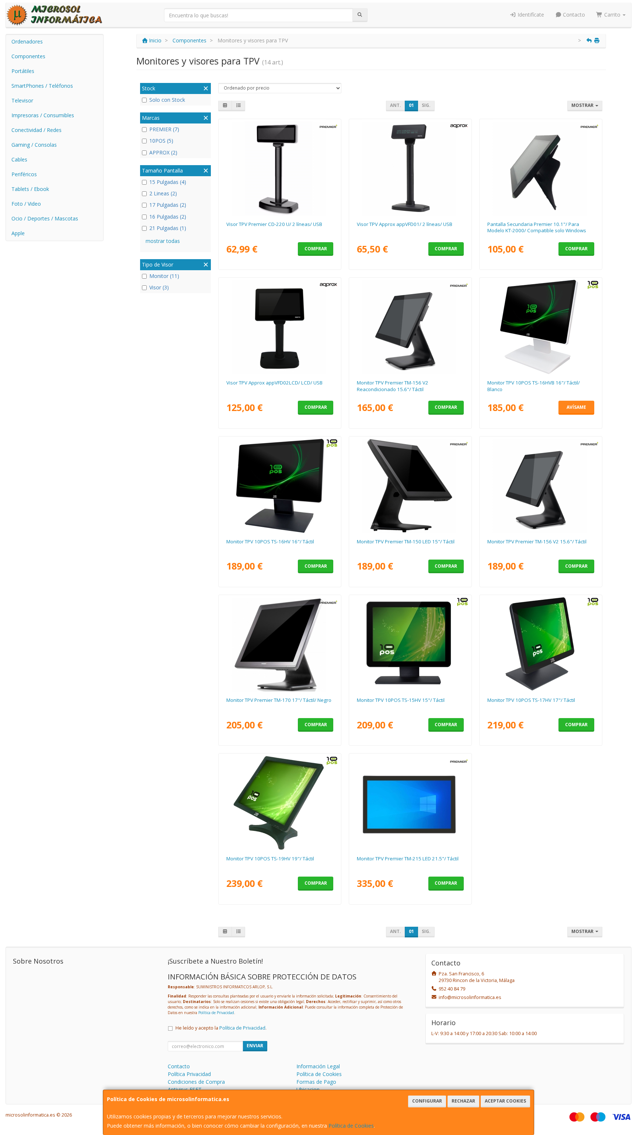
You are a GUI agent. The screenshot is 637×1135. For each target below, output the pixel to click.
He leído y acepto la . (221, 1028)
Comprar (315, 249)
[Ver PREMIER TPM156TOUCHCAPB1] (541, 486)
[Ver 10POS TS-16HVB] (541, 327)
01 (411, 105)
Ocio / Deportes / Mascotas (44, 218)
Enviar (255, 1045)
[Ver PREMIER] (410, 327)
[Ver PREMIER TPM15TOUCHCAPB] (410, 486)
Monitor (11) (164, 275)
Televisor (22, 100)
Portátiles (22, 70)
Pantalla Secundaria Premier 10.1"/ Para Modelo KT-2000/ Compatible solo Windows (536, 227)
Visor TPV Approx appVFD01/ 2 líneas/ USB (404, 224)
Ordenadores (27, 41)
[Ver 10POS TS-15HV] (410, 644)
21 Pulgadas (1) (167, 227)
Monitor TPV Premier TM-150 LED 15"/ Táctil (406, 541)
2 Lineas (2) (163, 193)
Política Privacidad (189, 1073)
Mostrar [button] (583, 105)
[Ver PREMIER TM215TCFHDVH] (410, 803)
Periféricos (24, 174)
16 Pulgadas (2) (167, 216)
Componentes (28, 56)
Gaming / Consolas (34, 144)
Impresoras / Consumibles (42, 115)
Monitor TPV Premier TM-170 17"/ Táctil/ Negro (278, 700)
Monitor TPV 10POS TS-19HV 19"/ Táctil (270, 858)
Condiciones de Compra (196, 1081)
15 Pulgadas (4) (167, 181)
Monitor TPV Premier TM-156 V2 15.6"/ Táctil (536, 541)
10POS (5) (161, 140)
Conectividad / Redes (36, 129)
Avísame (576, 407)
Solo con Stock (167, 99)
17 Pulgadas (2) (167, 204)
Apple (18, 233)
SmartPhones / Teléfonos (42, 85)
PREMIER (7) (164, 129)
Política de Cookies (351, 1125)
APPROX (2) (163, 152)
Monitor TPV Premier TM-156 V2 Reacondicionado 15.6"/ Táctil (392, 385)
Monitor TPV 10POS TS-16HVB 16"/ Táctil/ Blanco (533, 385)
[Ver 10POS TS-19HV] (280, 803)
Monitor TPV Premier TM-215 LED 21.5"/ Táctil (408, 858)
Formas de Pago (316, 1081)
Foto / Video (26, 203)
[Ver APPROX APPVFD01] (410, 168)
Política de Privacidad (216, 1012)
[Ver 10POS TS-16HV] (280, 486)
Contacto (573, 14)
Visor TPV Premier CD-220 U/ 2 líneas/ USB (274, 224)
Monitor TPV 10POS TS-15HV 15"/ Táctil (401, 700)
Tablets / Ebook (30, 188)
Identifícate (530, 14)
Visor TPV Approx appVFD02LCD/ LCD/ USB (274, 382)
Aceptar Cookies (505, 1101)
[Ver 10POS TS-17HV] (541, 644)
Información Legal (318, 1066)
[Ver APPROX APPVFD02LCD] (280, 327)
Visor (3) (159, 287)
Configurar (427, 1101)
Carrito (612, 14)
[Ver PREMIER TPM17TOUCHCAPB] (280, 644)
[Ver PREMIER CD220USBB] (280, 168)
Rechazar (463, 1101)
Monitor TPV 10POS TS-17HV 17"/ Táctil (531, 700)
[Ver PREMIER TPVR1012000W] (541, 168)
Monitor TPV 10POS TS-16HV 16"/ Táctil (270, 541)
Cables (19, 159)
